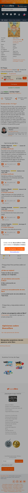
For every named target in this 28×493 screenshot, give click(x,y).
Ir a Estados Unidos (14, 249)
